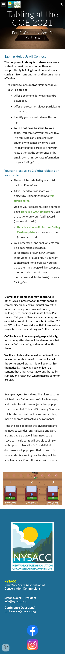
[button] (4, 4)
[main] (32, 25)
